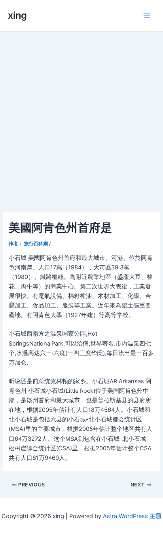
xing (17, 15)
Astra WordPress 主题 (132, 516)
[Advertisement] (81, 117)
